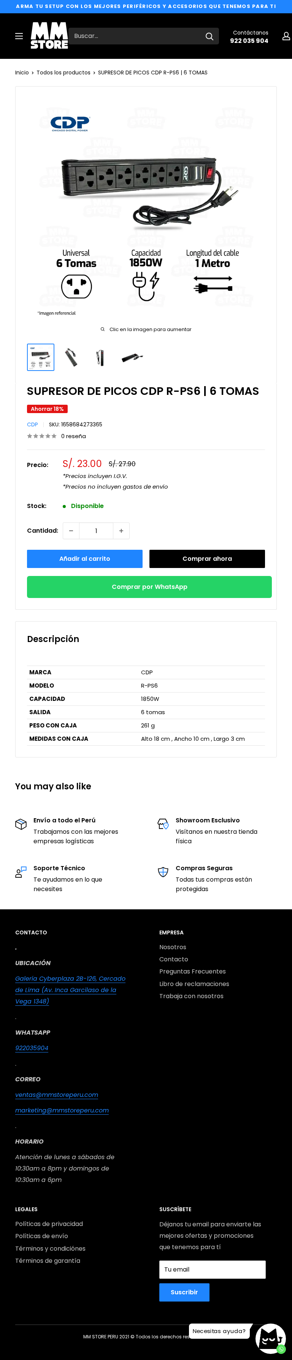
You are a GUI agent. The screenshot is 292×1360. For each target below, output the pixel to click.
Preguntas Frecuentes (192, 971)
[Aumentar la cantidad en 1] (121, 531)
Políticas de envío (41, 1236)
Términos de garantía (47, 1260)
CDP (32, 424)
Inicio (22, 72)
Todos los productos (63, 72)
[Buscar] (209, 36)
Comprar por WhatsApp (149, 586)
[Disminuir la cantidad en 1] (71, 531)
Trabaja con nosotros (191, 996)
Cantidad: (42, 530)
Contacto (173, 959)
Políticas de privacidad (49, 1224)
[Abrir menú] (19, 36)
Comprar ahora (207, 558)
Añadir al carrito (84, 558)
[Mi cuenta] (286, 36)
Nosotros (172, 947)
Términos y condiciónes (50, 1248)
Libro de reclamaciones (194, 984)
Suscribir (184, 1292)
